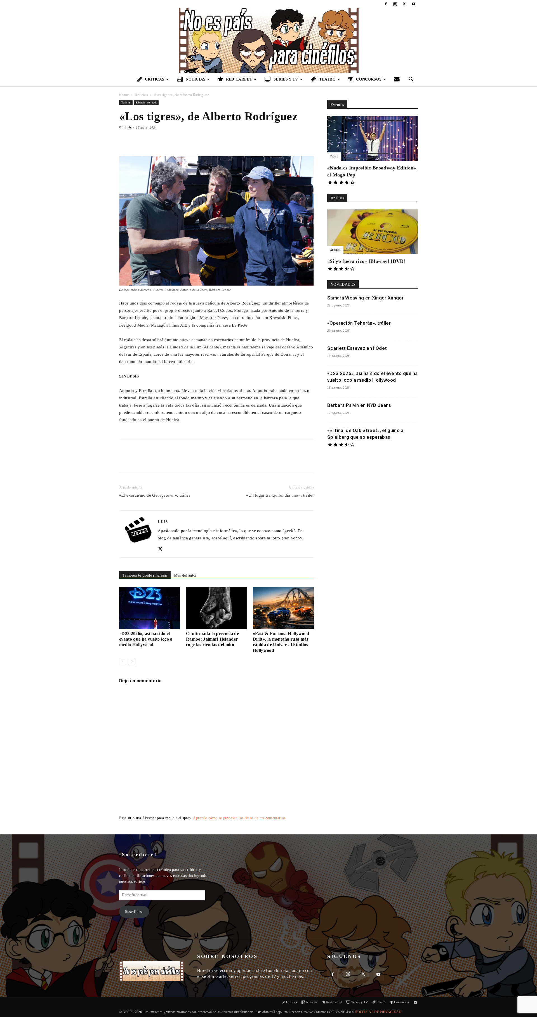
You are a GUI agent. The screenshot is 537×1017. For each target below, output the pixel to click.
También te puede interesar (145, 575)
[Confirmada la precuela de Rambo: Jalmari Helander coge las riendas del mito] (216, 608)
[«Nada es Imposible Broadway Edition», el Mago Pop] (372, 138)
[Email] (197, 461)
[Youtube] (413, 4)
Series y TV (286, 79)
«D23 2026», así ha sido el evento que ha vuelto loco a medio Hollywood (146, 639)
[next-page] (131, 661)
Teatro (327, 79)
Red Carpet (239, 79)
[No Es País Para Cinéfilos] (268, 40)
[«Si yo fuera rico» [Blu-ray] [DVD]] (372, 231)
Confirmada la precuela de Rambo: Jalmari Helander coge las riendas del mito (212, 639)
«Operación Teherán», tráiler (359, 323)
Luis (128, 127)
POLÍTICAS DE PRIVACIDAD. (378, 1012)
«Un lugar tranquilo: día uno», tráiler (280, 495)
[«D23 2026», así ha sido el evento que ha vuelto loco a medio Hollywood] (149, 608)
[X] (404, 4)
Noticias (196, 79)
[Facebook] (385, 4)
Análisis (335, 249)
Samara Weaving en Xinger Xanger (365, 298)
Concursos (368, 79)
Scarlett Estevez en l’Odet (357, 348)
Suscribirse (134, 912)
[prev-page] (122, 661)
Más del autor (185, 575)
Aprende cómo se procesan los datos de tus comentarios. (239, 818)
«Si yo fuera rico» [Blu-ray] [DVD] (366, 261)
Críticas (154, 79)
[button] (411, 79)
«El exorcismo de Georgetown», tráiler (154, 495)
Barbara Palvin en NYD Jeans (359, 405)
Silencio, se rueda (146, 102)
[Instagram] (395, 4)
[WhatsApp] (184, 461)
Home (124, 94)
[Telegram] (210, 461)
